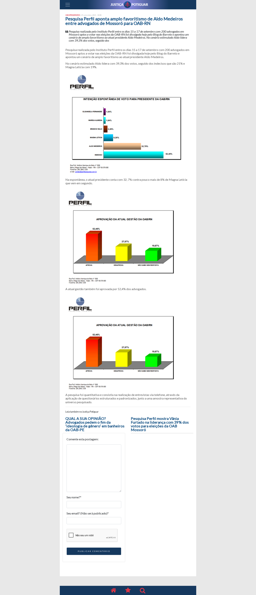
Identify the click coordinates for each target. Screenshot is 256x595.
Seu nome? (74, 497)
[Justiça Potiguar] (113, 590)
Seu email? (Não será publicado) (88, 513)
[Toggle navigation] (68, 4)
